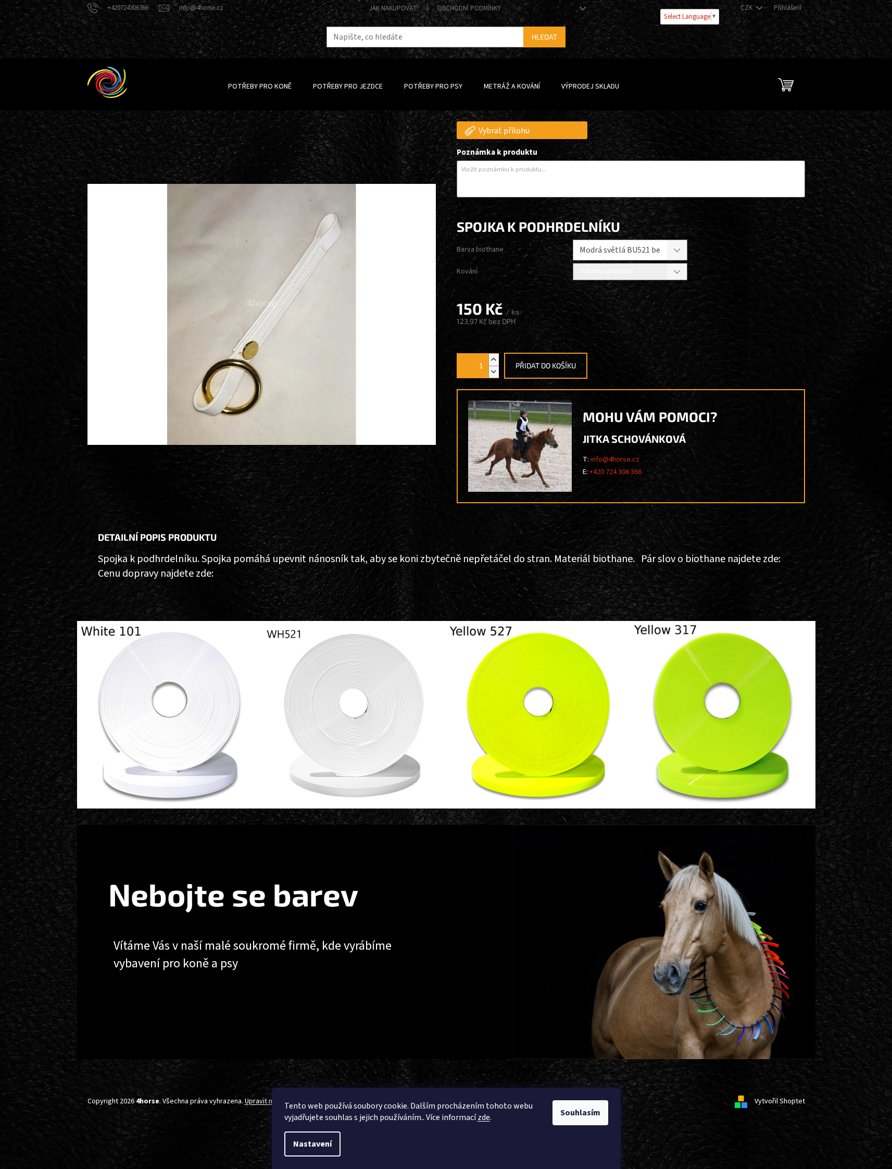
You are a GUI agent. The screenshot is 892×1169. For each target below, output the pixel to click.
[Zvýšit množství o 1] (493, 360)
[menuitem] (260, 86)
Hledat (544, 36)
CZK (747, 8)
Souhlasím (580, 1112)
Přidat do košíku (546, 365)
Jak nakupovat (393, 8)
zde (484, 1117)
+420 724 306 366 (615, 472)
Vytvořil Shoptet (780, 1101)
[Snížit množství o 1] (493, 372)
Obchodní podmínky (469, 8)
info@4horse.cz (615, 459)
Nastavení (312, 1144)
